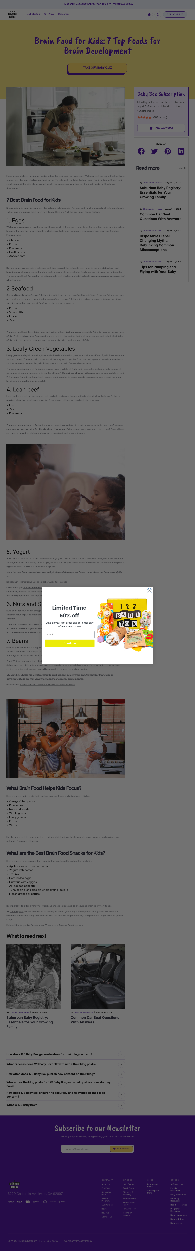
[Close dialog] (149, 590)
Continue (70, 643)
